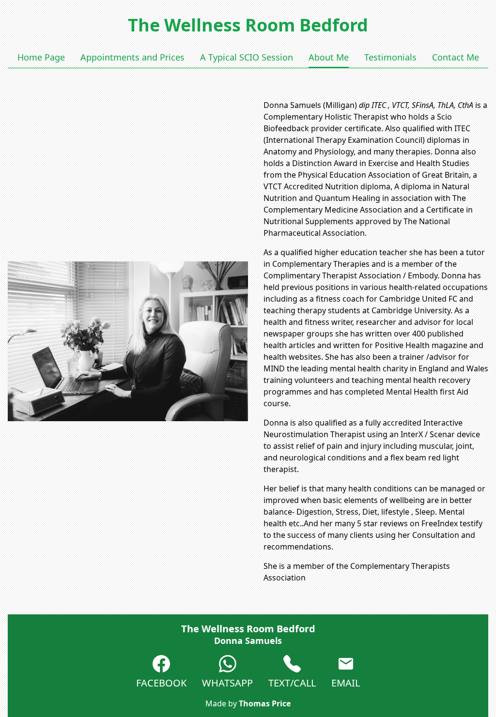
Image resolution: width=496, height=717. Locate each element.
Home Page (41, 57)
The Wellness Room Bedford (248, 25)
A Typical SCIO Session (246, 57)
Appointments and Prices (132, 57)
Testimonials (390, 57)
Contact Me (455, 57)
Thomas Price (265, 703)
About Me (329, 57)
